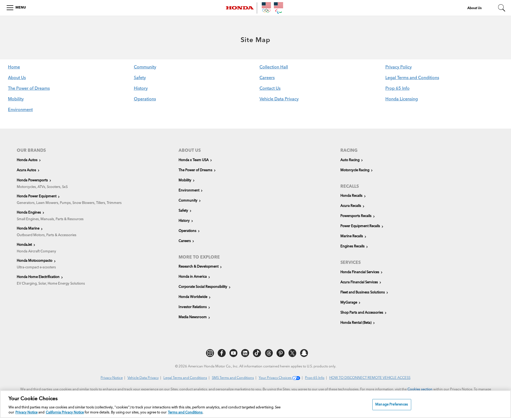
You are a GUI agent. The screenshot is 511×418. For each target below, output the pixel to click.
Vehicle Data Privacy (279, 99)
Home (14, 67)
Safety (140, 78)
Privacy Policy (398, 67)
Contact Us (270, 89)
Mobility (16, 99)
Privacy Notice (112, 378)
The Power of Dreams (29, 89)
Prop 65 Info (397, 89)
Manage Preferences (391, 404)
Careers (267, 78)
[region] (255, 404)
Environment (20, 110)
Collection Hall (273, 67)
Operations (145, 99)
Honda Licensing (401, 99)
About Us (17, 78)
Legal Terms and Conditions (412, 78)
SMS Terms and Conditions (233, 378)
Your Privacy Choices (275, 378)
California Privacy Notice (65, 412)
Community (145, 67)
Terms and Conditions (185, 412)
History (141, 89)
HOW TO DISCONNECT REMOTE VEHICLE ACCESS (369, 378)
